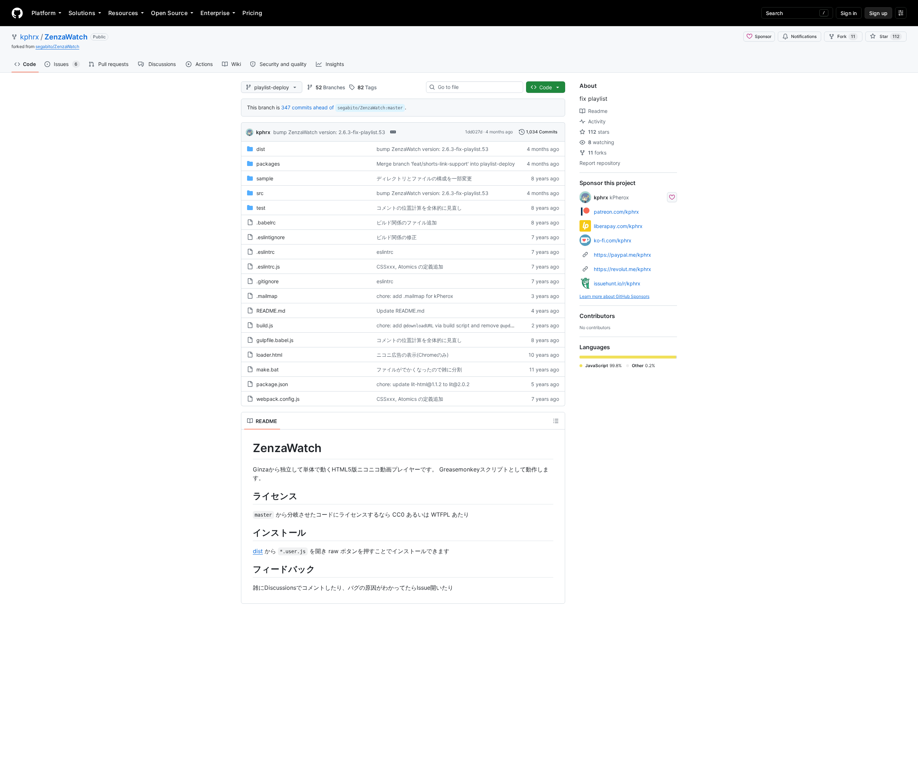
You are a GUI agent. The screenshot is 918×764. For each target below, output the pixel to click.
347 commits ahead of (307, 107)
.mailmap (267, 296)
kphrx (29, 37)
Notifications (804, 36)
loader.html (269, 355)
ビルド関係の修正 (397, 237)
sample (264, 178)
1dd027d (473, 131)
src (260, 193)
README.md (270, 311)
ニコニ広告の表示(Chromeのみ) (413, 355)
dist (260, 149)
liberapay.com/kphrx (618, 226)
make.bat (267, 369)
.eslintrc (265, 252)
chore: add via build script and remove (451, 325)
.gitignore (267, 281)
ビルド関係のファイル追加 (407, 222)
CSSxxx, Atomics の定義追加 (410, 267)
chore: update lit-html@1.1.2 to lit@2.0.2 (423, 384)
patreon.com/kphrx (616, 212)
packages (268, 164)
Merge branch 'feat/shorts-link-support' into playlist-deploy (446, 164)
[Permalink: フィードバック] (248, 569)
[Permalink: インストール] (248, 532)
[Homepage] (17, 13)
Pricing (252, 12)
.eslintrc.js (268, 267)
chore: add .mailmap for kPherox (415, 296)
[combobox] (477, 87)
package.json (272, 384)
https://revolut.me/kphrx (622, 269)
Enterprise (215, 12)
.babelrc (266, 222)
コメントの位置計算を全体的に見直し (419, 208)
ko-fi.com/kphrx (612, 240)
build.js (264, 325)
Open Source (169, 12)
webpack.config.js (277, 399)
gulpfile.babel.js (274, 340)
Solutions (81, 12)
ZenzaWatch (65, 37)
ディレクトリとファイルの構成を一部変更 (424, 178)
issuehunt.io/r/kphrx (617, 283)
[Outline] (556, 421)
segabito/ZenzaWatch (57, 46)
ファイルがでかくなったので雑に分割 (419, 369)
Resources (123, 12)
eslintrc (385, 252)
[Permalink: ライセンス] (248, 496)
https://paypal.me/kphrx (622, 255)
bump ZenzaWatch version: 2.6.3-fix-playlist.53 (329, 132)
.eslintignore (270, 237)
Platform (44, 12)
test (260, 208)
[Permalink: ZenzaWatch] (248, 448)
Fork (846, 36)
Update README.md (401, 311)
